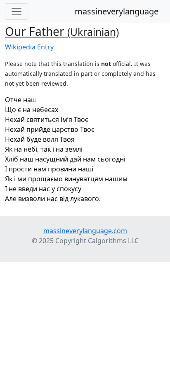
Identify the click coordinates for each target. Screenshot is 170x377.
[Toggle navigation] (16, 11)
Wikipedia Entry (29, 47)
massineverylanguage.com (85, 230)
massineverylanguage (116, 11)
